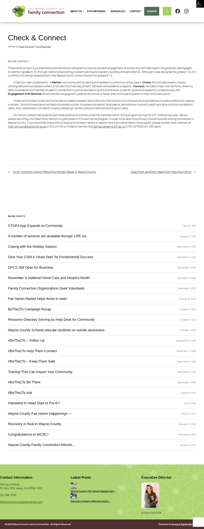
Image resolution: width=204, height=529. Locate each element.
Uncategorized (43, 46)
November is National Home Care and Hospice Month (49, 278)
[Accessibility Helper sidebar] (200, 4)
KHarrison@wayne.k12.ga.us (108, 126)
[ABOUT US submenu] (83, 11)
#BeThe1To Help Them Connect (32, 351)
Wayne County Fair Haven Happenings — (40, 414)
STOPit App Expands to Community (35, 226)
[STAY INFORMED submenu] (106, 11)
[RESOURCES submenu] (126, 11)
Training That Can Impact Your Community (40, 372)
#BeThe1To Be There (24, 382)
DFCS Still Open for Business (30, 267)
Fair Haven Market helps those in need (37, 299)
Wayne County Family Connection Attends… (42, 445)
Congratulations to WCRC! (28, 434)
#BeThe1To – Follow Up (26, 340)
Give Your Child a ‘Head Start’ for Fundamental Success (50, 257)
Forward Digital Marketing (185, 524)
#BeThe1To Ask (20, 393)
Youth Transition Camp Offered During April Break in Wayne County (54, 172)
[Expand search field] (167, 11)
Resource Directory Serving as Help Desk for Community (51, 320)
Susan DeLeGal (26, 46)
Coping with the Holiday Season (32, 247)
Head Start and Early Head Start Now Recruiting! (161, 172)
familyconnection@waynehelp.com (21, 502)
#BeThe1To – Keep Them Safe (31, 361)
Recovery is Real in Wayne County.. (35, 424)
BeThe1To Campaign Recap (29, 309)
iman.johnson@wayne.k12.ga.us (27, 126)
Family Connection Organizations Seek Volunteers (46, 288)
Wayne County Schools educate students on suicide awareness (56, 330)
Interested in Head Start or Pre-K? (34, 403)
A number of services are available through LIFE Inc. (47, 236)
